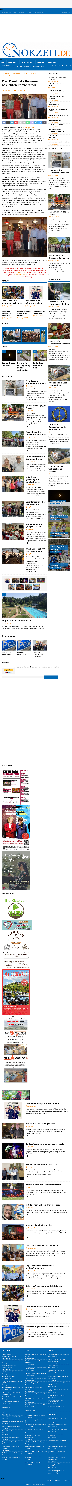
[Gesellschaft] (13, 388)
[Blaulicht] (13, 1333)
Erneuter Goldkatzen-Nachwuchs (11, 1417)
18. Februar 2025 (54, 1473)
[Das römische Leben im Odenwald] (28, 587)
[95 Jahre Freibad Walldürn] (24, 605)
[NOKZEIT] (36, 57)
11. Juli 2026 (6, 1428)
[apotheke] (16, 1089)
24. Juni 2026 (6, 1450)
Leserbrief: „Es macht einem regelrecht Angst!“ (56, 1471)
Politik (51, 1350)
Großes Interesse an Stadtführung (12, 1453)
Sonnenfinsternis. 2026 (9, 364)
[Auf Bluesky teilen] (40, 122)
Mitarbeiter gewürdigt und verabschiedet (33, 479)
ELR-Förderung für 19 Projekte (56, 1395)
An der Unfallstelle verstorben (10, 1401)
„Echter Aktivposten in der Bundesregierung (55, 1400)
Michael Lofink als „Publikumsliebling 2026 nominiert (35, 1367)
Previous (4, 335)
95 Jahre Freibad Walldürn (16, 620)
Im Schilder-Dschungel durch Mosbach (56, 1452)
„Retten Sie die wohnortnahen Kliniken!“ (55, 469)
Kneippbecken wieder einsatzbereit (12, 1442)
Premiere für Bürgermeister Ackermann (56, 1407)
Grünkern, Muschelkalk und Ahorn (11, 1426)
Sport (27, 1350)
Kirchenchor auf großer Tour (33, 1462)
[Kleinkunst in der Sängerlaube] (16, 580)
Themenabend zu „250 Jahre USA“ (34, 525)
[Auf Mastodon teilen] (32, 122)
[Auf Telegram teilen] (36, 122)
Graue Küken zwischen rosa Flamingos (10, 1431)
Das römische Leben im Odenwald (42, 1245)
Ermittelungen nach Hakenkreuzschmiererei (56, 91)
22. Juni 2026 (6, 1455)
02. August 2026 (56, 551)
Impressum (30, 12)
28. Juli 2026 (30, 507)
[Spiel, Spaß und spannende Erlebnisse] (13, 292)
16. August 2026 (30, 1375)
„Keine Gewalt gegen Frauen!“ (36, 406)
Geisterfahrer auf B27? (55, 125)
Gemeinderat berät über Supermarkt (58, 1354)
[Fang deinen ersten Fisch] (12, 335)
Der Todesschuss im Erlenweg (57, 1446)
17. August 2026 (31, 1187)
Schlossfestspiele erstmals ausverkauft (45, 1144)
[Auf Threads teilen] (44, 122)
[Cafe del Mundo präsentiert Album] (36, 292)
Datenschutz (39, 12)
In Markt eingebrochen (55, 120)
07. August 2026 (31, 1271)
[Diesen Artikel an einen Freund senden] (20, 122)
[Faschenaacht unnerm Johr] (31, 335)
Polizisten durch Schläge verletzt (59, 142)
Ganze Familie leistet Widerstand (11, 1397)
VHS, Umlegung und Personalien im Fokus (58, 1389)
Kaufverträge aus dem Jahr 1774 (41, 1164)
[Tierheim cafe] (16, 968)
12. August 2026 (54, 346)
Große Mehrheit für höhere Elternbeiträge (56, 1371)
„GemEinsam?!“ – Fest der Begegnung (36, 503)
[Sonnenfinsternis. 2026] (9, 355)
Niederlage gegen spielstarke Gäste (35, 1373)
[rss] (66, 65)
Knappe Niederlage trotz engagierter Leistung (35, 1355)
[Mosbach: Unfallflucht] (24, 645)
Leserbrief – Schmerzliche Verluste (59, 342)
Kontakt (21, 12)
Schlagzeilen (12, 62)
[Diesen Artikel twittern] (8, 122)
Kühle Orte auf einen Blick (38, 365)
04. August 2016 (8, 90)
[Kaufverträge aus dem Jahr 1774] (32, 580)
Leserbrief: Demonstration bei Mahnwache (57, 427)
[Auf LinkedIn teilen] (12, 122)
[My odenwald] (16, 1014)
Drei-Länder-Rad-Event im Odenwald (12, 1421)
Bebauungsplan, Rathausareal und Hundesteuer (58, 1377)
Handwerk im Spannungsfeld (56, 1359)
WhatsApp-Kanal (28, 128)
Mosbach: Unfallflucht (21, 653)
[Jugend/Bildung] (13, 1293)
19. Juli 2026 (29, 1459)
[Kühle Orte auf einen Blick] (40, 355)
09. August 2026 (31, 1228)
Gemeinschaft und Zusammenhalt (35, 1394)
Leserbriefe (52, 62)
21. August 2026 (31, 410)
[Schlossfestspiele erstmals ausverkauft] (24, 580)
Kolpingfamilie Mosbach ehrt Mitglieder (33, 1456)
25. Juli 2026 (30, 529)
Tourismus (6, 1408)
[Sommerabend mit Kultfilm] (20, 587)
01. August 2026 (30, 1402)
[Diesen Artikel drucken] (24, 122)
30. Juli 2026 (6, 1419)
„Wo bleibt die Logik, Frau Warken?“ (58, 384)
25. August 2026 (23, 318)
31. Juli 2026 (30, 484)
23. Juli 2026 (30, 554)
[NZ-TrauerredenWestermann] (16, 889)
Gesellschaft (30, 1411)
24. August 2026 (54, 144)
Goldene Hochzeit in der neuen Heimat (35, 457)
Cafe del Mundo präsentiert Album (34, 301)
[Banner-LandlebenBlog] (16, 1099)
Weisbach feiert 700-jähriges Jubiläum (35, 550)
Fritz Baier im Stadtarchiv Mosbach (36, 382)
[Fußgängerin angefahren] (9, 645)
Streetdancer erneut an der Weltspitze (33, 1361)
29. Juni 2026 (6, 1444)
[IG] (63, 65)
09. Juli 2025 (53, 1461)
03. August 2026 (8, 623)
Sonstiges (19, 90)
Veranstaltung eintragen (8, 12)
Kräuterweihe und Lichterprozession (43, 1184)
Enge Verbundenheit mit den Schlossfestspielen (40, 1266)
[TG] (70, 65)
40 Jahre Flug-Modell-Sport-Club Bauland (34, 1388)
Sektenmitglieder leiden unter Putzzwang (56, 1464)
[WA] (70, 68)
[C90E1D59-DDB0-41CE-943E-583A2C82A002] (17, 929)
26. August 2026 (8, 306)
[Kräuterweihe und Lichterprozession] (41, 580)
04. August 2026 (56, 535)
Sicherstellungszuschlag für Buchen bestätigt (58, 1383)
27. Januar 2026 (54, 474)
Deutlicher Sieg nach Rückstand (34, 1383)
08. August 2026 (31, 462)
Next (44, 335)
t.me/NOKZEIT (21, 272)
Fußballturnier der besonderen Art (35, 1405)
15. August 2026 (31, 1207)
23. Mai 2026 (53, 388)
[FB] (52, 65)
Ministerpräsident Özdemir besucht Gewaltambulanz (58, 1364)
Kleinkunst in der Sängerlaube (39, 313)
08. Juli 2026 (6, 1434)
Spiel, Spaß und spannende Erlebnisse (12, 301)
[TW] (55, 65)
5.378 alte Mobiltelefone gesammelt (58, 564)
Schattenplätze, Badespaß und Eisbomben (11, 1447)
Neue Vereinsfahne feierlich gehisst (35, 1378)
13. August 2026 (56, 503)
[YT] (59, 65)
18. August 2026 (54, 1361)
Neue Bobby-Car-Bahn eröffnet (11, 1457)
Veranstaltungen (27, 62)
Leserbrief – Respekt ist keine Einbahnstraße (56, 1458)
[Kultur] (13, 1110)
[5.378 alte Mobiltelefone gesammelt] (59, 563)
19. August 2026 (30, 1370)
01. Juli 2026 (6, 1439)
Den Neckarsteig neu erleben (10, 1437)
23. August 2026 (31, 386)
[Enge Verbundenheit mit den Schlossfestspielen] (36, 587)
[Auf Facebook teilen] (4, 122)
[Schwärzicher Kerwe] (16, 804)
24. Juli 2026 (6, 1423)
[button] (2, 9)
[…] (38, 399)
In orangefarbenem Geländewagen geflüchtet (56, 130)
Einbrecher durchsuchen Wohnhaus (6, 314)
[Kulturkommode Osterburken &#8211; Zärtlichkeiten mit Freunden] (16, 850)
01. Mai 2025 (53, 1467)
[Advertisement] (36, 28)
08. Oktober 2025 (54, 1455)
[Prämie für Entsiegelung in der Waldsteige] (24, 355)
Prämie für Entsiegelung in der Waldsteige (23, 366)
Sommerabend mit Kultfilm (39, 1225)
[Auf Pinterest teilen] (16, 122)
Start (3, 62)
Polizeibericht (7, 1350)
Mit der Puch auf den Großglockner (43, 1205)
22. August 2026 (30, 1358)
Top (23, 90)
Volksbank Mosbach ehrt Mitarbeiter (38, 654)
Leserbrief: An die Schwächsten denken (24, 314)
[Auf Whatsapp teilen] (28, 122)
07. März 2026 (54, 432)
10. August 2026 (31, 437)
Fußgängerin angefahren (7, 653)
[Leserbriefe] (59, 291)
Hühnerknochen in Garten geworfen (56, 136)
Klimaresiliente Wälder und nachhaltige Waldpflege (58, 547)
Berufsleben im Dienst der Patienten (36, 433)
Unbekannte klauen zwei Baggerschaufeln (56, 103)
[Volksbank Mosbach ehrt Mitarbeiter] (40, 645)
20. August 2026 (31, 1167)
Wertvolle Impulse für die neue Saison (34, 1399)
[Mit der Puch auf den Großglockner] (11, 587)
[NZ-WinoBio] (16, 919)
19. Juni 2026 (6, 1459)
